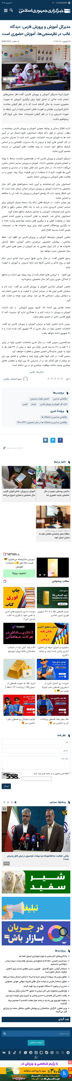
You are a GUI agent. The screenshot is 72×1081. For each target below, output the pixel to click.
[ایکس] (62, 1053)
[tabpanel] (36, 836)
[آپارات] (52, 1053)
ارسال (6, 786)
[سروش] (30, 1053)
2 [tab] (12, 802)
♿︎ (64, 1073)
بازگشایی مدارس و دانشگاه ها (54, 417)
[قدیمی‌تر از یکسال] (53, 477)
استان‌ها (40, 372)
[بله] (46, 1053)
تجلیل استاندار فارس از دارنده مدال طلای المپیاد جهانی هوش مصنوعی (36, 981)
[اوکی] (9, 1053)
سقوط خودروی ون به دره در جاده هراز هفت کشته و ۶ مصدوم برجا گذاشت (37, 1002)
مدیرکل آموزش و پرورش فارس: (56, 530)
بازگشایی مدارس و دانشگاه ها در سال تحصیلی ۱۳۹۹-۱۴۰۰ (42, 422)
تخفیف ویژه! (19, 573)
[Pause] (40, 575)
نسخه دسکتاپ (36, 1042)
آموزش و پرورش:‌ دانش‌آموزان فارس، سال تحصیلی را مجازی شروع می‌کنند (19, 493)
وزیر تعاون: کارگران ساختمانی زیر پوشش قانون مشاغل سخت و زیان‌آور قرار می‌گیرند (35, 1010)
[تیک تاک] (14, 1053)
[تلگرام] (68, 1053)
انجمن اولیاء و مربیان (39, 399)
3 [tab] (8, 802)
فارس (32, 372)
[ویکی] (4, 1053)
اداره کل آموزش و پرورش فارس (53, 404)
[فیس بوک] (20, 1053)
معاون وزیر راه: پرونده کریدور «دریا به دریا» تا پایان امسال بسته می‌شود (35, 977)
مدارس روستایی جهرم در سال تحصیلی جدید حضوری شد (56, 493)
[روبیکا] (57, 1053)
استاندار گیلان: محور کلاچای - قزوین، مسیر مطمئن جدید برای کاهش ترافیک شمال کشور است (36, 970)
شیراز (33, 404)
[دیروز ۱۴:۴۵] (36, 829)
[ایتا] (36, 1053)
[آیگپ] (41, 1053)
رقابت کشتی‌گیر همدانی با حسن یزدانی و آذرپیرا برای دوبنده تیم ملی (36, 996)
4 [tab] (4, 802)
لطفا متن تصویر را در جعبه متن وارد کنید (51, 773)
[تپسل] (4, 554)
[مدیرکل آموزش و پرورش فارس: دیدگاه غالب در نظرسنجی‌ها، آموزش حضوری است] (36, 68)
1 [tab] (15, 802)
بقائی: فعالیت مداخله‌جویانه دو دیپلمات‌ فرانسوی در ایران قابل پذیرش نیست (38, 857)
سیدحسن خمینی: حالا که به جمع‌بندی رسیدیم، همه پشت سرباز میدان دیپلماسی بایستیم (36, 962)
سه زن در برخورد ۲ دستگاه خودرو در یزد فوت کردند (45, 986)
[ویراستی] (25, 1053)
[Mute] (45, 575)
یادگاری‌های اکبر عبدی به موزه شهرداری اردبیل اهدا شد (43, 956)
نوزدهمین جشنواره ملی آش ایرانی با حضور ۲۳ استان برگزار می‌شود (37, 991)
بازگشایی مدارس (60, 399)
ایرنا (41, 11)
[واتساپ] (36, 1057)
